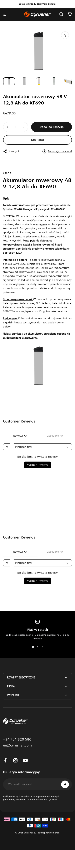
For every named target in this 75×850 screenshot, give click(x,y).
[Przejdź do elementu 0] (9, 81)
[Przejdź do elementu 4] (54, 81)
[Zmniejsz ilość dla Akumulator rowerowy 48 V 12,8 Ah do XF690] (7, 127)
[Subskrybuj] (65, 784)
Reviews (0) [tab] (20, 435)
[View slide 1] (33, 647)
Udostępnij (13, 151)
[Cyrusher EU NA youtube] (25, 760)
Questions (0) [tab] (55, 435)
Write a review (37, 465)
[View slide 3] (42, 647)
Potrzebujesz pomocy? (60, 151)
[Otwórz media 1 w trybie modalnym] (65, 35)
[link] (17, 745)
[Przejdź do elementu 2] (24, 81)
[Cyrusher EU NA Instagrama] (15, 760)
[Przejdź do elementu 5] (69, 81)
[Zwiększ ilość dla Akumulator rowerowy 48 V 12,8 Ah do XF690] (24, 127)
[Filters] (7, 446)
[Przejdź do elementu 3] (39, 81)
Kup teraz (37, 139)
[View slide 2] (37, 647)
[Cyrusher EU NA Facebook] (5, 760)
